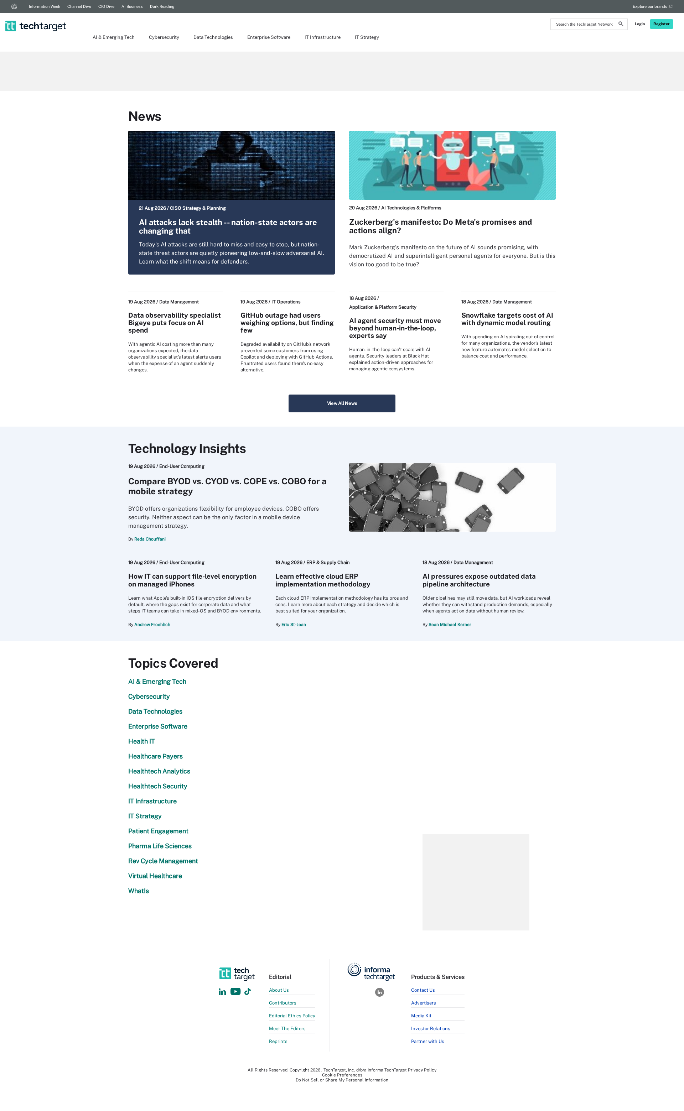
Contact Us (423, 990)
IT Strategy (367, 37)
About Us (279, 990)
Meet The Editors (287, 1028)
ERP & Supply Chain (328, 562)
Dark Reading (162, 6)
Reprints (278, 1041)
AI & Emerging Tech (114, 37)
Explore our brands (650, 6)
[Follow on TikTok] (247, 992)
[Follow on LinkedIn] (222, 992)
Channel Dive (79, 6)
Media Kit (421, 1015)
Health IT (141, 741)
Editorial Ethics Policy (292, 1015)
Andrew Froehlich (152, 624)
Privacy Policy (422, 1070)
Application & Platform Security (382, 307)
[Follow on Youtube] (236, 992)
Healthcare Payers (155, 756)
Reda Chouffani (150, 539)
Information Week (44, 6)
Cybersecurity (164, 37)
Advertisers (423, 1003)
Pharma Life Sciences (160, 846)
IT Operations (286, 301)
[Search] (621, 25)
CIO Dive (106, 6)
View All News (342, 403)
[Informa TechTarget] (14, 6)
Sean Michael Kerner (450, 624)
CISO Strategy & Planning (198, 208)
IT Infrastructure (323, 37)
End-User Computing (181, 466)
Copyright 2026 (305, 1070)
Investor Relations (430, 1028)
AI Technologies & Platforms (411, 207)
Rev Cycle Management (163, 861)
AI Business (132, 6)
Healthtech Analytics (159, 771)
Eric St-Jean (293, 624)
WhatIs (138, 890)
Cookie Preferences (342, 1075)
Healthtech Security (157, 786)
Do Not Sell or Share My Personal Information (342, 1080)
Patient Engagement (158, 831)
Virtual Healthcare (155, 876)
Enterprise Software (268, 37)
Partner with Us (427, 1041)
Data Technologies (213, 37)
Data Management (179, 301)
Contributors (282, 1003)
